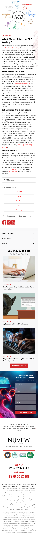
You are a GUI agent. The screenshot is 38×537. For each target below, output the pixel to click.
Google (18, 476)
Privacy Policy (13, 486)
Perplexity (19, 210)
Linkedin (22, 476)
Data (30, 521)
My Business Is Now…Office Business (15, 324)
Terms (4, 486)
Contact (19, 430)
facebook (4, 222)
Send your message (25, 413)
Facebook (10, 476)
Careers (32, 428)
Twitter (14, 476)
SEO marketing (14, 169)
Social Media (30, 426)
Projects (12, 428)
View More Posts (19, 366)
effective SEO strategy (11, 48)
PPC (4, 428)
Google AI (19, 201)
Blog (26, 428)
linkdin (13, 222)
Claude (19, 196)
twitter (9, 222)
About (12, 424)
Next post (22, 216)
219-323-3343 (19, 468)
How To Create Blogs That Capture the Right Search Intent (18, 288)
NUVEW (4, 484)
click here (14, 174)
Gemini (19, 205)
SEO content (13, 172)
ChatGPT (19, 192)
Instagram (27, 476)
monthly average (25, 527)
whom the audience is (22, 84)
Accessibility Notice (28, 486)
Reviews (20, 428)
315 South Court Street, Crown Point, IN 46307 (19, 446)
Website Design (22, 424)
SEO (22, 426)
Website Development (11, 426)
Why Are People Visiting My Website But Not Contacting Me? (18, 360)
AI (7, 428)
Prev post (11, 216)
